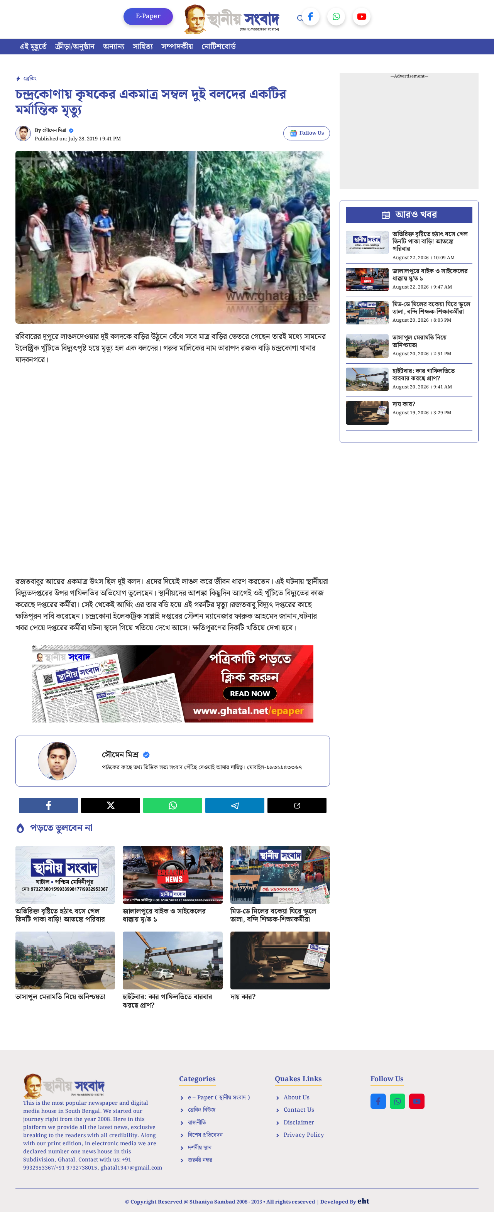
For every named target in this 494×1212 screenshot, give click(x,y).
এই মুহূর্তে (33, 46)
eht (363, 1201)
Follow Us (311, 133)
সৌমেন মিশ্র (54, 131)
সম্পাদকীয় (177, 46)
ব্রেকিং (30, 78)
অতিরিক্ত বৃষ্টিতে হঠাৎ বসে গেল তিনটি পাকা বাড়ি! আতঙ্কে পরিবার (60, 915)
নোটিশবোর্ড (218, 46)
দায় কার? (242, 997)
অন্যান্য (113, 46)
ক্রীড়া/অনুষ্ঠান (75, 46)
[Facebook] (311, 16)
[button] (300, 19)
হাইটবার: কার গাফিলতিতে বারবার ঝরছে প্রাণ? (167, 1001)
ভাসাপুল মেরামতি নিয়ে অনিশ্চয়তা (60, 997)
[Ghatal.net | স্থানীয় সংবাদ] (233, 19)
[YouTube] (361, 16)
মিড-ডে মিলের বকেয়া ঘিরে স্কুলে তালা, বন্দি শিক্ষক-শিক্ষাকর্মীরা (273, 915)
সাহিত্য (143, 46)
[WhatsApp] (336, 16)
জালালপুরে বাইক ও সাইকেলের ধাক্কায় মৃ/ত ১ (164, 915)
